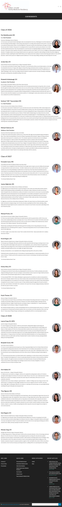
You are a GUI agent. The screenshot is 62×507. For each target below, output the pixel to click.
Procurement (3, 465)
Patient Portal (19, 473)
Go (59, 504)
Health (33, 461)
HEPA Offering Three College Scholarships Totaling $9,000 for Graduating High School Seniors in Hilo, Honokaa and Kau (55, 464)
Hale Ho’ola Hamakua (20, 465)
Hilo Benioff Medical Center (22, 463)
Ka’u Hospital (19, 471)
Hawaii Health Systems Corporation (10, 504)
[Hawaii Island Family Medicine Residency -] (15, 6)
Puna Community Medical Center (23, 476)
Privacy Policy (4, 463)
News (33, 463)
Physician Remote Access (21, 461)
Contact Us (3, 461)
